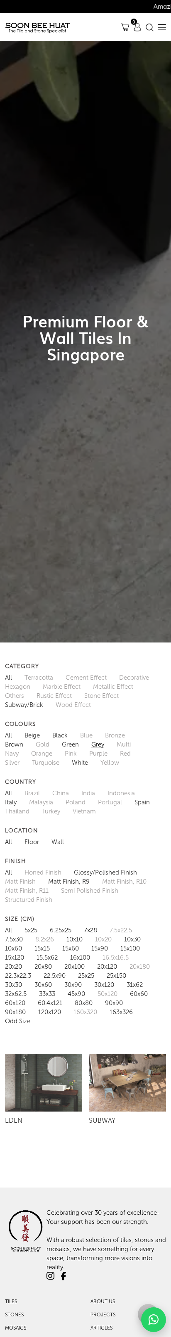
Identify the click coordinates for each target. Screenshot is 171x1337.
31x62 (135, 985)
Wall (57, 842)
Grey (97, 744)
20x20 (13, 966)
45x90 (76, 994)
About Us (102, 1301)
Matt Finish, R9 (69, 881)
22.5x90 (55, 975)
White (80, 762)
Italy (11, 802)
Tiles (11, 1301)
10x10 (74, 939)
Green (70, 744)
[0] (125, 27)
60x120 (15, 1003)
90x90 (114, 1003)
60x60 (139, 994)
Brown (14, 744)
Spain (142, 802)
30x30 (13, 985)
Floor (31, 842)
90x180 (15, 1012)
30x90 (73, 985)
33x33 (47, 994)
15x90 (99, 948)
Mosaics (15, 1328)
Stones (14, 1315)
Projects (102, 1315)
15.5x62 (47, 957)
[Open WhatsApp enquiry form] (153, 1319)
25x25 (86, 975)
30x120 (104, 985)
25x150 (116, 975)
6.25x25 (60, 930)
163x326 (121, 1012)
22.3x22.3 (18, 975)
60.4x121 (50, 1003)
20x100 (74, 966)
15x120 (14, 957)
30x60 (43, 985)
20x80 (43, 966)
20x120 (107, 966)
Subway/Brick (24, 705)
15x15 (42, 948)
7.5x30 (14, 939)
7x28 (90, 930)
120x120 (49, 1012)
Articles (101, 1328)
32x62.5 (16, 994)
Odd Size (17, 1021)
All (8, 677)
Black (60, 735)
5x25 (30, 930)
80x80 (84, 1003)
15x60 (70, 948)
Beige (32, 735)
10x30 (132, 939)
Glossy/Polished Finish (105, 872)
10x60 (13, 948)
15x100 (130, 948)
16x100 (80, 957)
